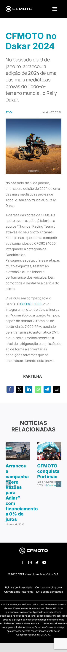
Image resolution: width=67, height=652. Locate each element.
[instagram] (30, 562)
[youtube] (44, 562)
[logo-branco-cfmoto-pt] (19, 6)
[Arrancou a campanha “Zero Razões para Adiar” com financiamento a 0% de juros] (18, 444)
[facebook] (23, 562)
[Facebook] (10, 389)
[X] (19, 389)
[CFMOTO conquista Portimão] (49, 444)
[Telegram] (47, 389)
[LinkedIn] (28, 389)
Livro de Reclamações (49, 591)
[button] (8, 484)
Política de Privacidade (18, 587)
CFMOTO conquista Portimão (48, 471)
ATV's (9, 112)
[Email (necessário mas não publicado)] (56, 389)
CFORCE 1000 (31, 304)
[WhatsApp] (38, 389)
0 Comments (52, 485)
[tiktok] (37, 562)
